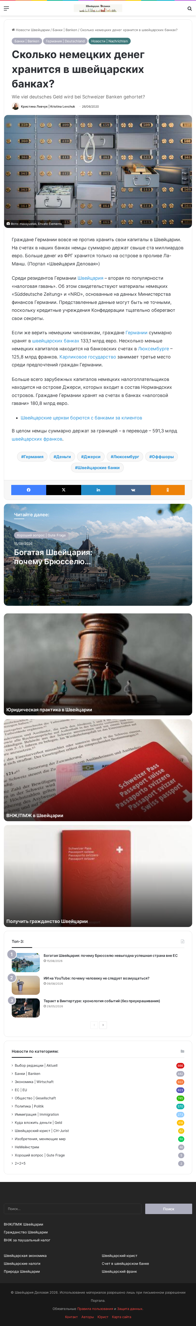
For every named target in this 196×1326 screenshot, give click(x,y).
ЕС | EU (21, 1090)
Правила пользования (95, 1309)
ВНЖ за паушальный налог (27, 1240)
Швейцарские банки (99, 467)
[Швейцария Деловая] (98, 8)
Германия (33, 456)
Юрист (102, 1317)
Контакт (71, 1317)
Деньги (63, 456)
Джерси (92, 456)
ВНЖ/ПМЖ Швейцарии (23, 1224)
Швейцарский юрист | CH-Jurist (42, 1131)
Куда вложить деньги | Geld (38, 1123)
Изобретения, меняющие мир (40, 1139)
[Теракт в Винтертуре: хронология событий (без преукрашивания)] (26, 1008)
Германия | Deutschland (65, 41)
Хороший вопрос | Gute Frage (41, 535)
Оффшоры (163, 456)
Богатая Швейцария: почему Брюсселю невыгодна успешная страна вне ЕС (111, 955)
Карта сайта (121, 1317)
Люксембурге (153, 348)
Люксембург (126, 456)
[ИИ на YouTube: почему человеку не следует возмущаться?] (26, 985)
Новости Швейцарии (32, 30)
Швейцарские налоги (22, 1263)
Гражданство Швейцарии (26, 1232)
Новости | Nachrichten (109, 41)
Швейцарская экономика (25, 1256)
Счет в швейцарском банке (125, 1263)
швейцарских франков (37, 439)
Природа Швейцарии (22, 1271)
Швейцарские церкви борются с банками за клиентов (81, 417)
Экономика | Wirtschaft (34, 1082)
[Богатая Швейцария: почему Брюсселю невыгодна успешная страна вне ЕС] (26, 962)
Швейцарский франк (119, 1271)
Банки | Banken (65, 30)
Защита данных (129, 1309)
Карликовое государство (87, 356)
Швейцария (90, 278)
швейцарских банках (55, 340)
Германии (137, 332)
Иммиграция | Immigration (37, 1114)
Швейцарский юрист (119, 1256)
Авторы (87, 1317)
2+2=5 (20, 1163)
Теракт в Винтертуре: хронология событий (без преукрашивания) (102, 1001)
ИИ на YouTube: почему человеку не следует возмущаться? (97, 978)
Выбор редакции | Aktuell (36, 1065)
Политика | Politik (29, 1106)
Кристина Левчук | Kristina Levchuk (48, 106)
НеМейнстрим (27, 1147)
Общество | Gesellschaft (35, 1098)
